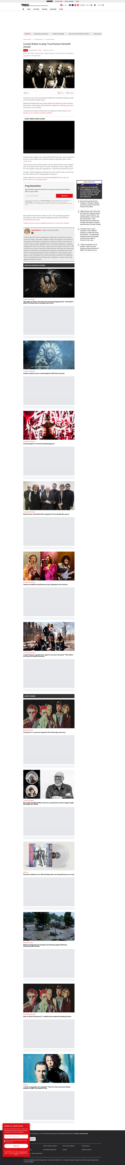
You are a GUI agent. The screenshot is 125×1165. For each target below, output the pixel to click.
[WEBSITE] (32, 233)
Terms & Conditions (14, 1153)
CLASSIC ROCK (58, 1)
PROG (77, 1)
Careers (64, 1149)
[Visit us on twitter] (73, 5)
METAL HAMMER (69, 1)
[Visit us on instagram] (75, 5)
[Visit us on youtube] (78, 5)
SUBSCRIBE (53, 9)
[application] (48, 135)
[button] (100, 5)
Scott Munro (33, 50)
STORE (61, 9)
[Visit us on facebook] (70, 5)
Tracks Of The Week (58, 34)
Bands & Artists (27, 39)
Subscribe (82, 5)
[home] (23, 9)
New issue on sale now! (41, 34)
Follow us (62, 93)
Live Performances (38, 39)
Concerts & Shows (50, 39)
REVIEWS (44, 9)
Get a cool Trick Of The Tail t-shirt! (79, 34)
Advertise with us (87, 1149)
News (25, 50)
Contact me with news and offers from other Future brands (16, 1141)
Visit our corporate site (81, 1133)
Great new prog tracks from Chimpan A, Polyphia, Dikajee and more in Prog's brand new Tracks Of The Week (89, 203)
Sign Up (16, 1146)
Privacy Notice (28, 202)
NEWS (29, 9)
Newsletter (71, 93)
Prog (40, 50)
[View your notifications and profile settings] (95, 5)
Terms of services (45, 200)
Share (27, 93)
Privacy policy (86, 1146)
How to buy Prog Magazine (102, 34)
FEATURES (36, 9)
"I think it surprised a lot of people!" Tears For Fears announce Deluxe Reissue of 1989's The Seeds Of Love (89, 247)
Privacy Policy (22, 1152)
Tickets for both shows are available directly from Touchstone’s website (46, 223)
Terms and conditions (68, 1146)
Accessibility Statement (49, 1149)
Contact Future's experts (50, 1146)
